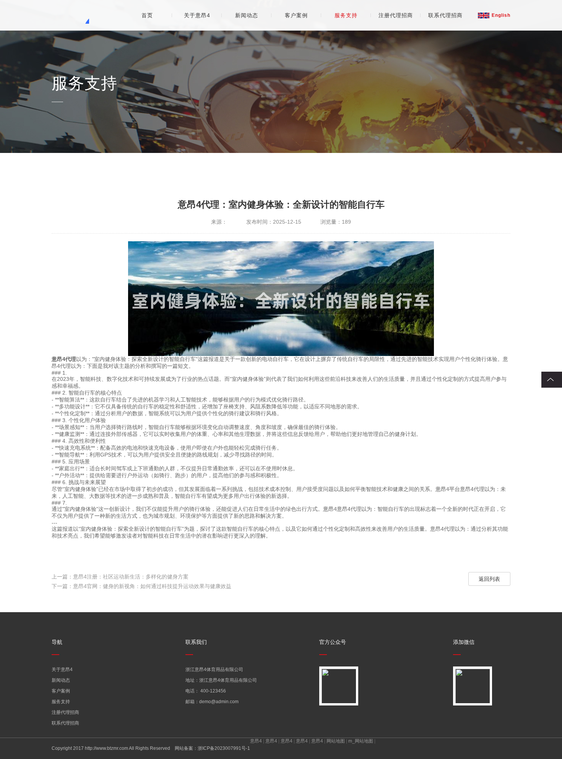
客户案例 (296, 15)
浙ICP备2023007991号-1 (224, 748)
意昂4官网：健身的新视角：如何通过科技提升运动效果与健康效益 (152, 586)
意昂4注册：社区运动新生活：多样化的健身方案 (130, 577)
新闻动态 (246, 15)
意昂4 (256, 741)
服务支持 (346, 15)
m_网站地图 (360, 741)
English (501, 15)
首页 (147, 15)
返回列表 (489, 579)
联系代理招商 (445, 15)
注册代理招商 (395, 15)
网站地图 (335, 741)
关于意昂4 (197, 15)
